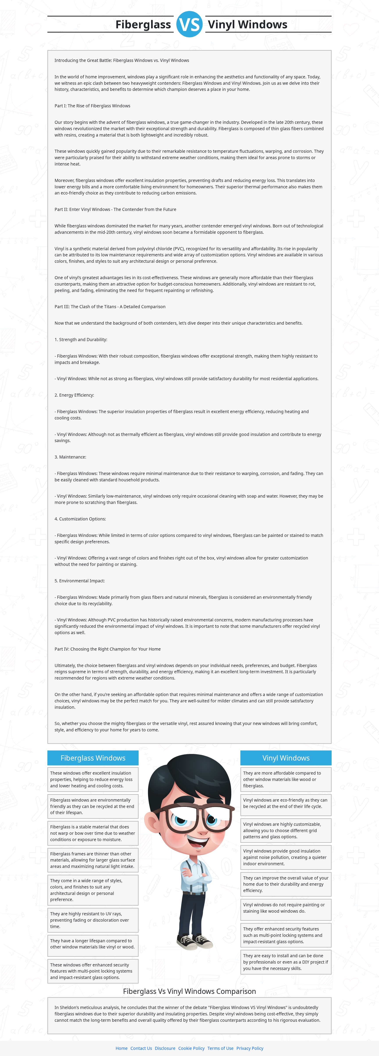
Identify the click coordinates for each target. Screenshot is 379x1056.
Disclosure (165, 1048)
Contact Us (141, 1048)
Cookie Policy (191, 1048)
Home (122, 1048)
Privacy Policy (249, 1048)
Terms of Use (220, 1048)
